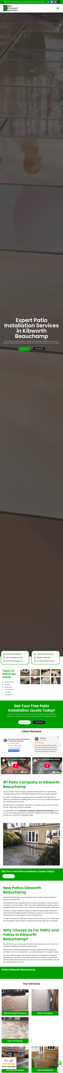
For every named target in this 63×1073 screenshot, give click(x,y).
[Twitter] (51, 2)
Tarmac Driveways (15, 1070)
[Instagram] (55, 2)
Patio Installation (45, 1070)
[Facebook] (48, 2)
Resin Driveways (44, 1013)
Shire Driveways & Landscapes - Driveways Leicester (19, 740)
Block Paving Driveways (15, 1013)
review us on (13, 750)
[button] (57, 8)
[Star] (58, 2)
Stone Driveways (15, 1041)
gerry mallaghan (45, 738)
